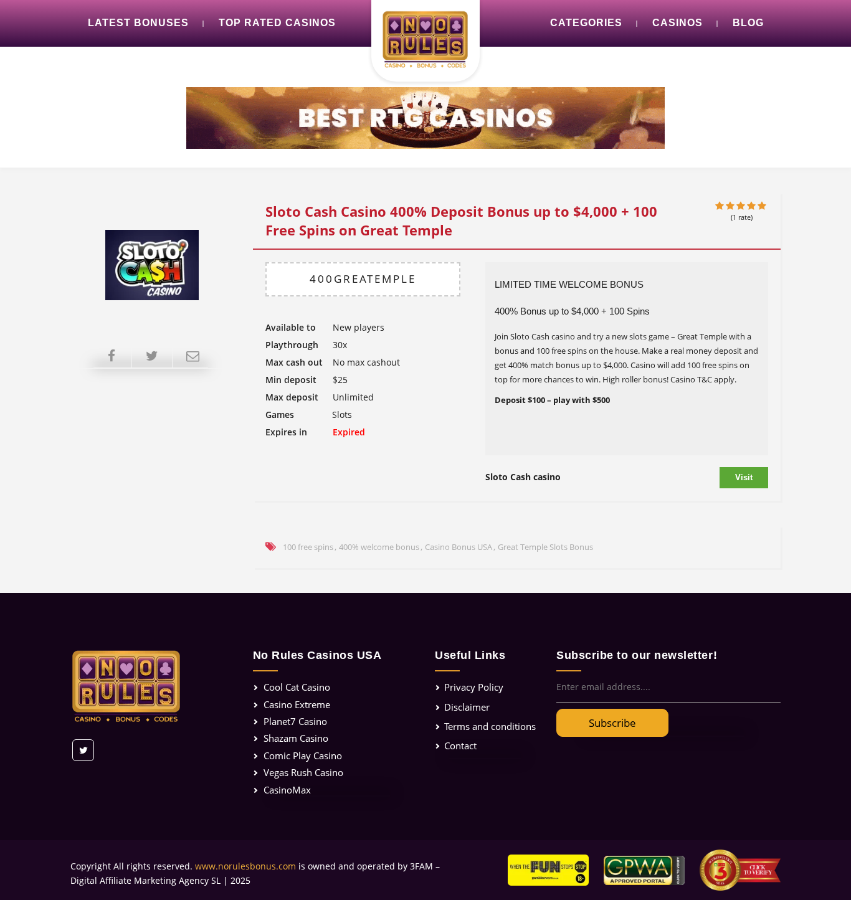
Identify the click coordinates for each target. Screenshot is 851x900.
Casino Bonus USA (458, 546)
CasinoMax (287, 790)
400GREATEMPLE (363, 279)
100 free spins (308, 546)
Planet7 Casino (295, 721)
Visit (744, 477)
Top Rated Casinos (277, 22)
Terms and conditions (490, 726)
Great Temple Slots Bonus (545, 546)
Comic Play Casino (303, 755)
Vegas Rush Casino (303, 772)
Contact (460, 745)
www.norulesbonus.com (245, 866)
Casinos (677, 22)
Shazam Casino (296, 738)
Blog (748, 22)
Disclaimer (467, 707)
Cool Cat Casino (297, 687)
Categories (586, 22)
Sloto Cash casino (523, 477)
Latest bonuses (138, 22)
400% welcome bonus (379, 546)
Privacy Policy (473, 687)
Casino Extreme (297, 704)
